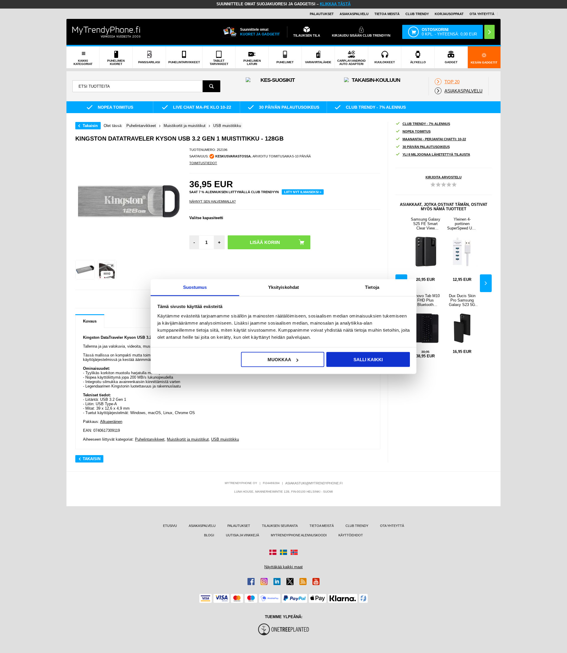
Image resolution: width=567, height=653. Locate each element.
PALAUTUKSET (322, 14)
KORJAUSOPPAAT (449, 14)
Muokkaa (279, 359)
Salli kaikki (368, 359)
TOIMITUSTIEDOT (203, 163)
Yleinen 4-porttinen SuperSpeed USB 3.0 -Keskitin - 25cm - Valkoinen (462, 223)
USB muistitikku (225, 439)
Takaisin (90, 125)
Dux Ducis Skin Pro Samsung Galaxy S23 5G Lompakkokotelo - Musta (462, 300)
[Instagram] (264, 581)
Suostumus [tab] (195, 286)
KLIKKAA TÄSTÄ (335, 4)
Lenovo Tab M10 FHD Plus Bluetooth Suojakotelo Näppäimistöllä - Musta (425, 300)
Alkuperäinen (111, 421)
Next (486, 283)
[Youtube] (316, 581)
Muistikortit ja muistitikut (188, 439)
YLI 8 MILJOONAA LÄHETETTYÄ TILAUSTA (436, 154)
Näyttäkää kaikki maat (283, 567)
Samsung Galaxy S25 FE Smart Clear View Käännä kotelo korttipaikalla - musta (425, 223)
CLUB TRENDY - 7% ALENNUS (426, 124)
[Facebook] (251, 581)
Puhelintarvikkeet (149, 439)
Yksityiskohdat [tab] (283, 286)
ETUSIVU (170, 525)
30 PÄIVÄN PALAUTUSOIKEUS (426, 147)
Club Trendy (417, 14)
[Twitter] (290, 581)
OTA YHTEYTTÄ (482, 14)
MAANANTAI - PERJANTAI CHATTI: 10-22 (434, 139)
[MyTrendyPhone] (106, 32)
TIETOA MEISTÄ (387, 14)
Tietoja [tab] (372, 286)
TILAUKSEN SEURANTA (280, 525)
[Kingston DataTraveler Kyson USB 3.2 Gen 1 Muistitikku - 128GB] (85, 269)
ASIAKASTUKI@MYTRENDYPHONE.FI (314, 483)
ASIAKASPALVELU (354, 14)
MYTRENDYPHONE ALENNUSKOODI (299, 535)
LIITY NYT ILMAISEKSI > (302, 192)
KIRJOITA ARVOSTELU (444, 177)
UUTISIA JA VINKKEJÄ (242, 535)
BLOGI (209, 535)
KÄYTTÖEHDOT (350, 535)
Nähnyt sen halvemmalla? (212, 201)
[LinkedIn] (277, 581)
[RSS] (303, 581)
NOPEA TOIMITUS (417, 131)
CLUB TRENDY (357, 525)
